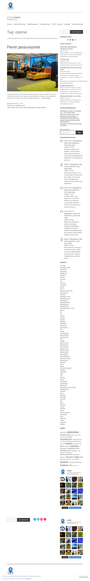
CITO (61, 281)
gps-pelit (62, 317)
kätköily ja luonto (64, 344)
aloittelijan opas (63, 273)
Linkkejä (67, 24)
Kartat (61, 339)
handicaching (63, 325)
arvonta (72, 434)
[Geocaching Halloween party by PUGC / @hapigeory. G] (62, 485)
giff (61, 312)
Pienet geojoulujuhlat (23, 47)
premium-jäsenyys (75, 459)
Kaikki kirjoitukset (20, 24)
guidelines (62, 319)
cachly (76, 434)
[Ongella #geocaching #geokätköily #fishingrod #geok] (74, 485)
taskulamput (63, 397)
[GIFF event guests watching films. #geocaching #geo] (62, 502)
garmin (70, 437)
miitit (23, 105)
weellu (66, 164)
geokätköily (18, 105)
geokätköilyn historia (77, 443)
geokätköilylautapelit (65, 302)
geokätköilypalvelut (64, 304)
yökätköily (62, 424)
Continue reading (45, 98)
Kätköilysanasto (32, 24)
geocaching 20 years (77, 439)
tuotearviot (62, 408)
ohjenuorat (62, 459)
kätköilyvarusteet (64, 352)
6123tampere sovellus (65, 267)
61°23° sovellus (57, 24)
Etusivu (9, 24)
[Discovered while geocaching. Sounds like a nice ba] (80, 485)
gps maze (62, 315)
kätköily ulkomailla (64, 346)
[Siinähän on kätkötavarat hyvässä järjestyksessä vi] (68, 479)
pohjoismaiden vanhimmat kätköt (68, 387)
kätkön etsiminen (64, 354)
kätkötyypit (62, 362)
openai (21, 107)
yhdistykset (63, 422)
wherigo (62, 420)
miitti (17, 107)
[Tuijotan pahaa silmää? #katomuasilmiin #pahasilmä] (62, 479)
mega (61, 373)
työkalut (62, 410)
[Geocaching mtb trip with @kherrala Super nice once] (80, 502)
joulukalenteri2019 (64, 335)
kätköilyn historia (64, 348)
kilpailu (79, 450)
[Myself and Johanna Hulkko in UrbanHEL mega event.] (74, 502)
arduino (13, 107)
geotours (62, 310)
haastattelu (74, 446)
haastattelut (63, 321)
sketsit (61, 393)
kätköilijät (62, 341)
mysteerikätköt (63, 381)
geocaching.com (64, 292)
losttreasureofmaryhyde (65, 368)
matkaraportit (63, 372)
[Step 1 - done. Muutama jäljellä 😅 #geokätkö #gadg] (74, 491)
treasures (62, 406)
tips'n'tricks (62, 404)
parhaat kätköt (68, 459)
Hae (79, 132)
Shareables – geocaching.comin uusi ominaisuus (71, 124)
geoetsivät (62, 443)
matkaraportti (69, 457)
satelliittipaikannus (64, 389)
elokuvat (62, 286)
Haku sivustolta (64, 129)
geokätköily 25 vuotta (65, 298)
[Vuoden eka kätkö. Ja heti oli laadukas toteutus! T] (68, 491)
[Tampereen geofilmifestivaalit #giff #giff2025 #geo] (74, 479)
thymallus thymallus (40, 107)
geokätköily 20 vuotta (65, 296)
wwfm (76, 465)
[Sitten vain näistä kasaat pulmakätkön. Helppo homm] (80, 491)
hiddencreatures (64, 327)
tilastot (61, 402)
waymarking (63, 418)
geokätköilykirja (63, 300)
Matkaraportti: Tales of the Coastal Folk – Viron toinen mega (70, 111)
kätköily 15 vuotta (64, 343)
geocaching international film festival (73, 441)
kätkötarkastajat (64, 360)
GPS (61, 314)
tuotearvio (64, 465)
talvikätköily (63, 395)
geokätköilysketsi (64, 306)
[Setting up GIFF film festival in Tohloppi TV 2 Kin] (68, 502)
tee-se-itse (62, 399)
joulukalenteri (63, 448)
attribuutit (62, 277)
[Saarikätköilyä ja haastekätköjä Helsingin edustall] (74, 497)
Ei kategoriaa (63, 285)
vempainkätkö (63, 414)
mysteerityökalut (64, 383)
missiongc (62, 377)
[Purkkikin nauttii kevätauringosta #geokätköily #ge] (62, 491)
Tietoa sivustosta (77, 24)
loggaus (62, 366)
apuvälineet (62, 275)
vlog (74, 465)
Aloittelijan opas (45, 24)
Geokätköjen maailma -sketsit (67, 308)
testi (76, 462)
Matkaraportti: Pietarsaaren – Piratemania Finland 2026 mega (69, 117)
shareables (62, 391)
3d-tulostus (63, 265)
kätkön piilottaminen (65, 356)
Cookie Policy (28, 578)
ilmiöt (61, 329)
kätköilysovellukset (64, 350)
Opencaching (63, 385)
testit (61, 401)
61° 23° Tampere (13, 17)
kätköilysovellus (63, 452)
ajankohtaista (63, 271)
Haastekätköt (63, 323)
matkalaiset (62, 370)
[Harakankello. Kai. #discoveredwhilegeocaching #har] (68, 485)
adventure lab (63, 269)
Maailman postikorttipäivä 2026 (69, 114)
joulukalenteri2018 (64, 333)
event (66, 437)
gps (64, 446)
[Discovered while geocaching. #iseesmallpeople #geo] (62, 497)
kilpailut (62, 364)
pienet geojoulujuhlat (29, 107)
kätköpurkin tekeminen (65, 358)
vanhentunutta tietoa (65, 412)
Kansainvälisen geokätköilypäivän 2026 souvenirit (70, 120)
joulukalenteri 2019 (73, 448)
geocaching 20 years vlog (66, 290)
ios (79, 446)
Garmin (61, 288)
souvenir (64, 462)
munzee (62, 379)
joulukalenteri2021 (64, 337)
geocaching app (63, 441)
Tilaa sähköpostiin (76, 32)
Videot (61, 416)
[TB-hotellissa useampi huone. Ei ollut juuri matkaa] (68, 497)
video (70, 465)
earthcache (62, 436)
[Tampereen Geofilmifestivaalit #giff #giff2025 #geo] (80, 479)
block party (62, 279)
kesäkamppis (74, 450)
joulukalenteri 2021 (65, 450)
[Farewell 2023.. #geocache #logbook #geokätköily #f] (80, 497)
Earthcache (62, 283)
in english (62, 331)
